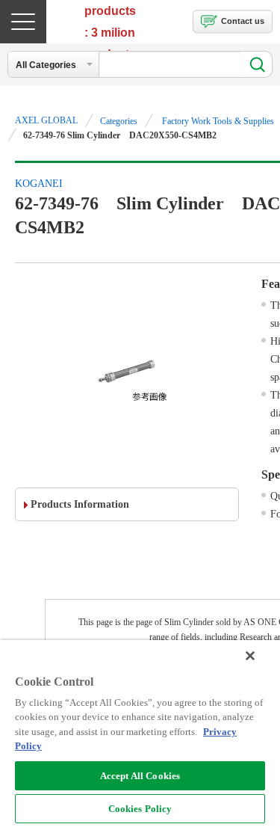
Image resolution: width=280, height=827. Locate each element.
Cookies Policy (140, 808)
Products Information (80, 504)
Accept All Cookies (140, 775)
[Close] (250, 655)
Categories (118, 121)
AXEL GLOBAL (46, 120)
